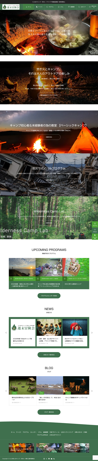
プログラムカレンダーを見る (49, 295)
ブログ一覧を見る (49, 412)
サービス (18, 432)
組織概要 (45, 432)
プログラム (26, 432)
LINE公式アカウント (55, 435)
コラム (40, 432)
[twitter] (46, 458)
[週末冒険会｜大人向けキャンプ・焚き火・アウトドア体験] (11, 7)
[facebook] (49, 458)
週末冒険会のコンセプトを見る (49, 95)
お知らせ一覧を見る (49, 354)
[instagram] (44, 458)
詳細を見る (49, 137)
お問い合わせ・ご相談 (81, 432)
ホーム (13, 432)
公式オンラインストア (67, 432)
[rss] (54, 458)
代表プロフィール (54, 432)
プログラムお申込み (42, 435)
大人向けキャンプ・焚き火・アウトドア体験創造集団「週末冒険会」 (49, 1)
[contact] (51, 458)
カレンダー (33, 432)
